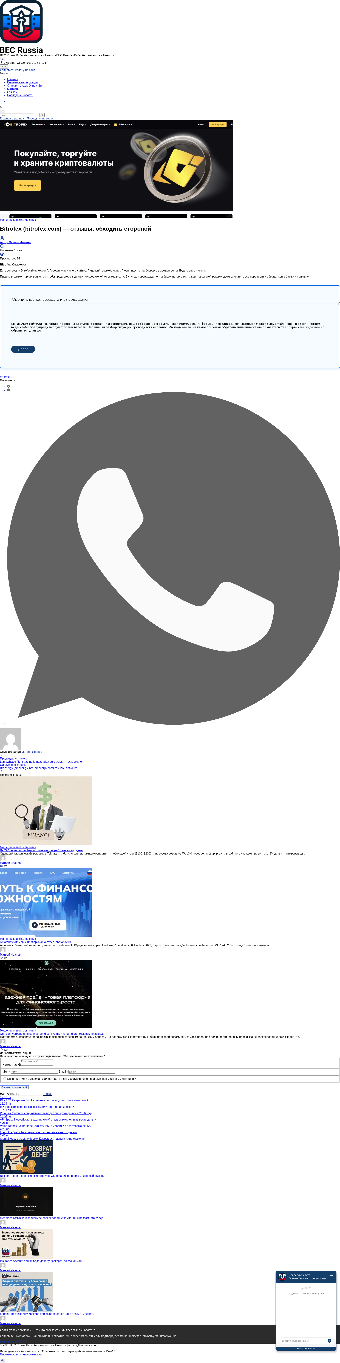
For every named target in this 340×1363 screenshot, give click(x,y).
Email (63, 1071)
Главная (12, 79)
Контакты (13, 88)
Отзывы (12, 91)
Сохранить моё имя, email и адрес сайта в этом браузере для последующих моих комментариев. (71, 1078)
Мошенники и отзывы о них (18, 219)
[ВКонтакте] (8, 386)
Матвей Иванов (31, 751)
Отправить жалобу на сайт (17, 70)
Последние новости (20, 95)
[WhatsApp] (173, 723)
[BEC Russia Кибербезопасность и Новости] (21, 52)
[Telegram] (8, 390)
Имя (6, 1071)
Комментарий (12, 1064)
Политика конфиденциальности (21, 1354)
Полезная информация (22, 82)
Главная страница (12, 118)
